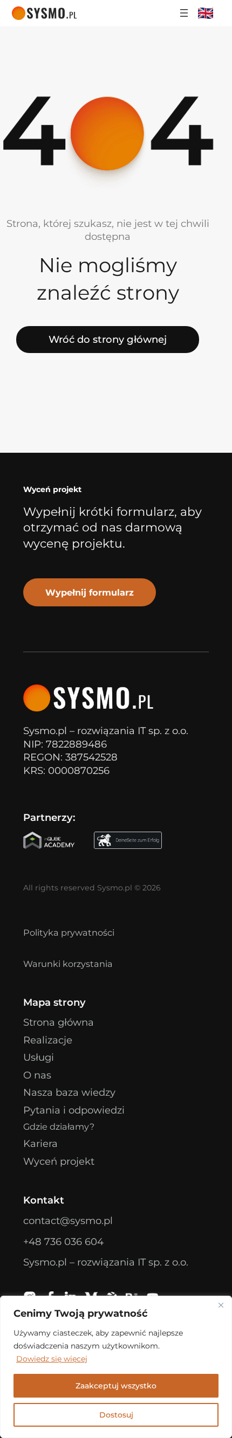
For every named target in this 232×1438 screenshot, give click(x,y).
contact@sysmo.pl (68, 1220)
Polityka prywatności (68, 932)
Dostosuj (116, 1415)
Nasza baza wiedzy (69, 1092)
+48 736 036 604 (63, 1241)
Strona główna (58, 1022)
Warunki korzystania (68, 963)
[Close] (220, 1304)
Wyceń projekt (58, 1161)
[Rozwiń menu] (184, 12)
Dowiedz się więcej (51, 1359)
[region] (116, 1367)
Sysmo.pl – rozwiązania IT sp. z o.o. (105, 1262)
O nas (37, 1075)
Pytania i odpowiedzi (74, 1110)
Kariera (40, 1143)
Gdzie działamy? (58, 1126)
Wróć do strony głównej (108, 339)
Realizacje (47, 1040)
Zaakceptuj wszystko (116, 1386)
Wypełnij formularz (89, 592)
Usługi (38, 1057)
